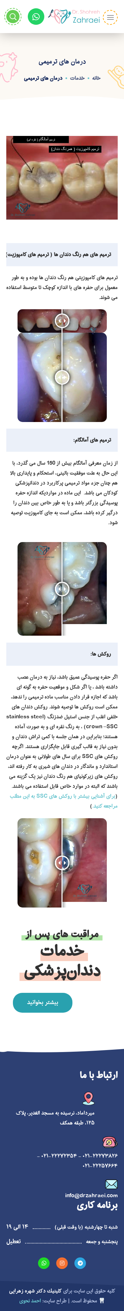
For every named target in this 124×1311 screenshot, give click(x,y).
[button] (42, 1003)
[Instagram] (62, 1263)
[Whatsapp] (36, 16)
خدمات (77, 78)
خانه (96, 78)
